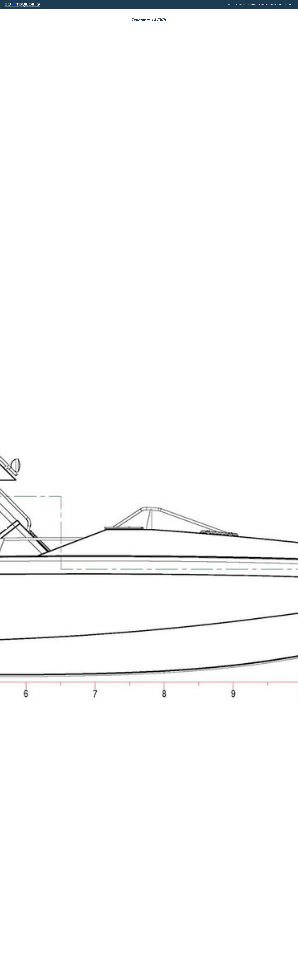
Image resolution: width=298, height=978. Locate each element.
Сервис (251, 5)
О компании (276, 5)
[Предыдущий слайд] (5, 565)
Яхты (230, 5)
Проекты (240, 5)
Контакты (289, 5)
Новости (263, 5)
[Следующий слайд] (293, 565)
